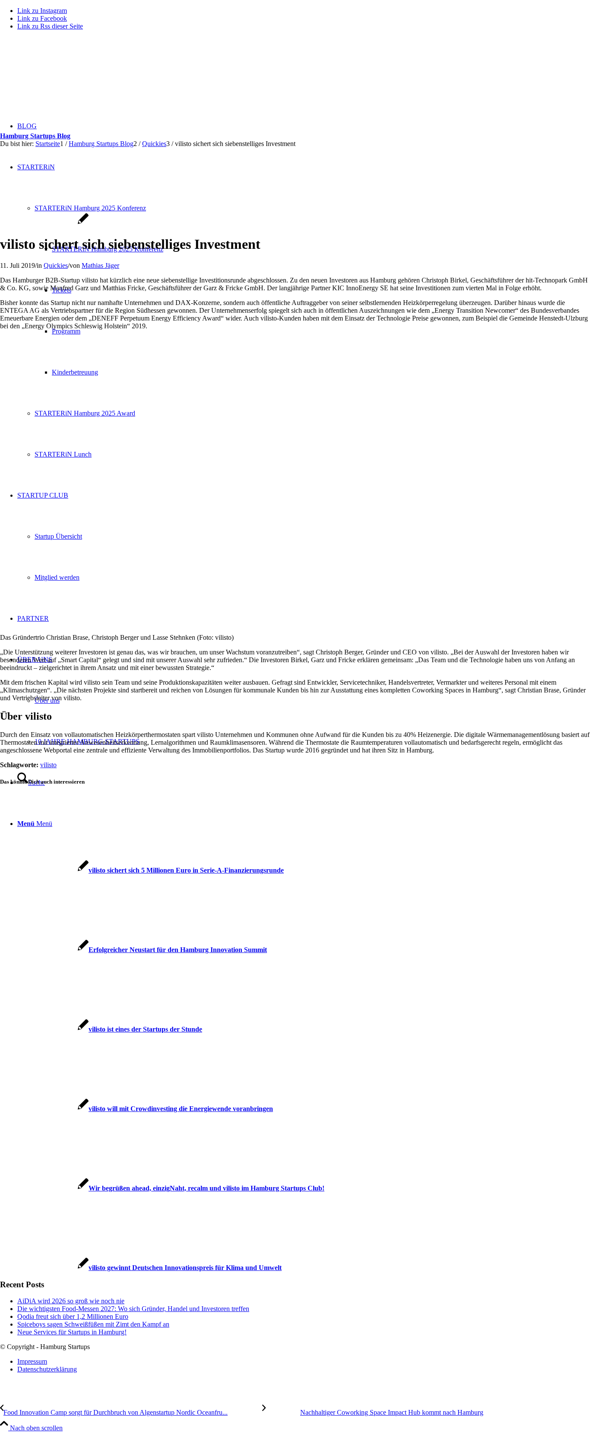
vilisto (48, 764)
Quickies (56, 265)
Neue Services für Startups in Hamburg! (72, 1332)
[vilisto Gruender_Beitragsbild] (44, 223)
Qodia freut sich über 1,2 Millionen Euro (72, 1316)
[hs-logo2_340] (65, 78)
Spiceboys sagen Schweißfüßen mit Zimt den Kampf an (93, 1324)
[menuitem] (303, 1361)
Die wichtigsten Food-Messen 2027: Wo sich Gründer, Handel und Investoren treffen (133, 1308)
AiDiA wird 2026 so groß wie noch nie (70, 1301)
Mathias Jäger (100, 265)
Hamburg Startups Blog (35, 136)
